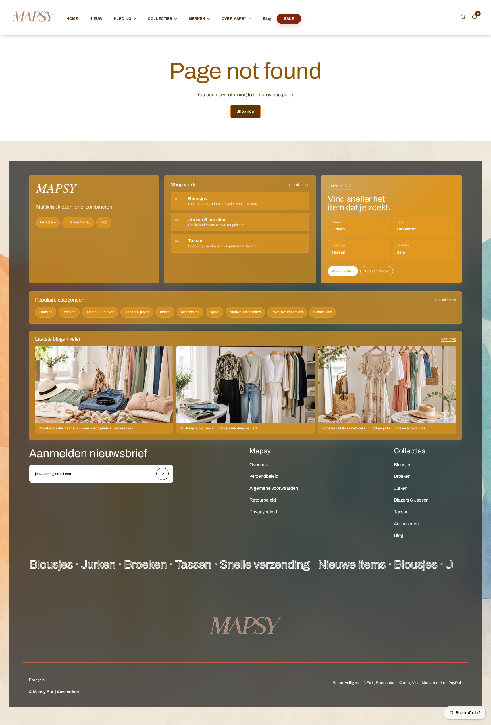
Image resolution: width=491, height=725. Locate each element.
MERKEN (197, 19)
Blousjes (45, 312)
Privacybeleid (263, 511)
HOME (72, 19)
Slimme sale (322, 312)
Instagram (48, 222)
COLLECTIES (160, 19)
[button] (463, 17)
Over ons (258, 464)
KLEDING (122, 19)
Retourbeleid (262, 500)
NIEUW (96, 19)
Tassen (164, 312)
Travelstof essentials (287, 312)
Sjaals (214, 312)
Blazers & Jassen (411, 500)
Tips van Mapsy (78, 222)
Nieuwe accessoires (245, 312)
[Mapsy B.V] (34, 27)
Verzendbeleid (263, 476)
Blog (267, 19)
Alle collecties (298, 185)
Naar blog (448, 339)
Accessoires (190, 312)
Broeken (69, 312)
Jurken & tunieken (100, 312)
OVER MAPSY (234, 19)
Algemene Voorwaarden (273, 488)
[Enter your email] (162, 474)
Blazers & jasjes (136, 312)
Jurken (400, 488)
